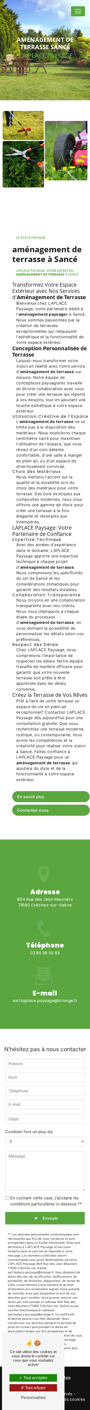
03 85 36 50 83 (45, 953)
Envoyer (50, 1218)
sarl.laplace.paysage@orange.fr (45, 1001)
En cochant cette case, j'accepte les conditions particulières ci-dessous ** (46, 1200)
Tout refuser (35, 1388)
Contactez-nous (33, 810)
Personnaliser (33, 1397)
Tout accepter (34, 1378)
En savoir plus (30, 796)
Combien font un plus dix (29, 1131)
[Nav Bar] (78, 11)
